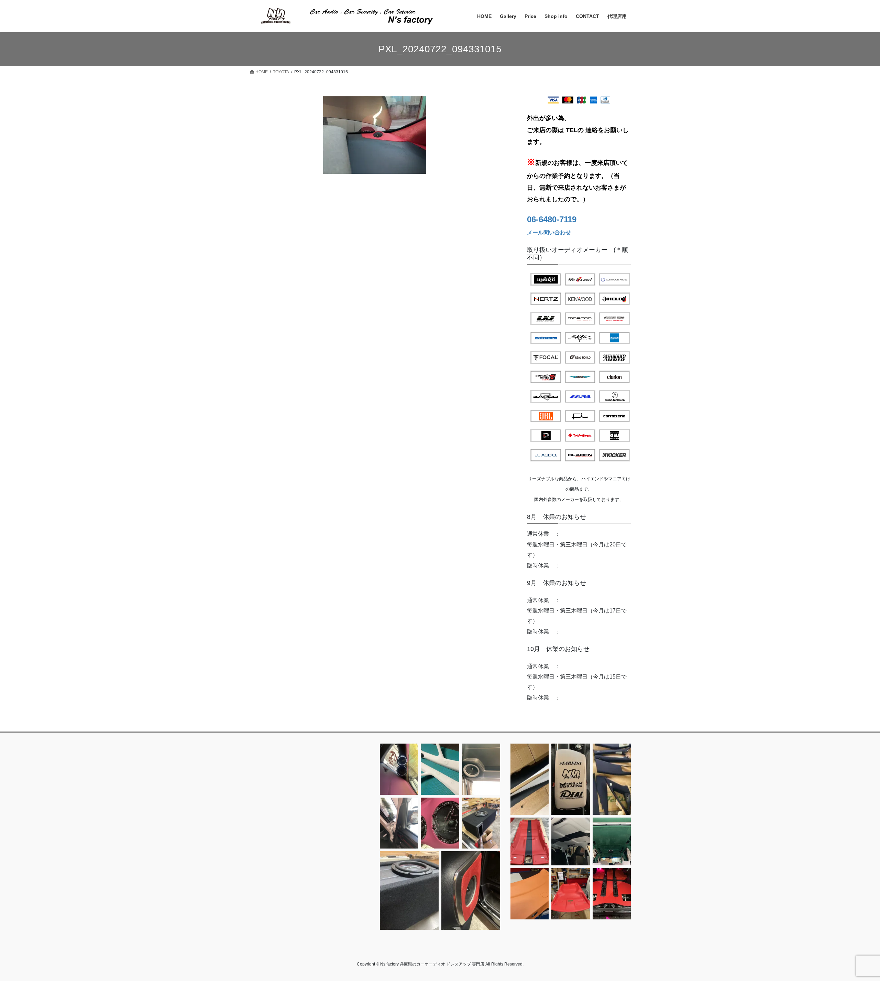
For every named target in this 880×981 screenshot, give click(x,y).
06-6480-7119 (551, 219)
